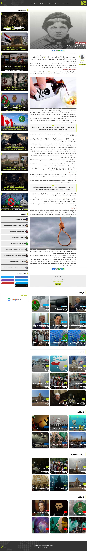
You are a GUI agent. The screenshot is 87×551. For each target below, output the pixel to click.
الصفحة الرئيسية (68, 3)
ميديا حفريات (41, 3)
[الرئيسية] (83, 3)
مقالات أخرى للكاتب (82, 64)
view (85, 296)
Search (1, 3)
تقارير (64, 3)
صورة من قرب (80, 43)
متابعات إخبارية (59, 3)
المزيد (32, 3)
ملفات (46, 3)
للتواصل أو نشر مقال (38, 545)
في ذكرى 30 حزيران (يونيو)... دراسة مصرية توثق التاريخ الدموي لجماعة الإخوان (14, 255)
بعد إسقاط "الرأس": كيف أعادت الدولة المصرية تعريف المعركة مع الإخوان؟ (15, 249)
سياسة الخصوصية (46, 545)
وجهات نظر (53, 3)
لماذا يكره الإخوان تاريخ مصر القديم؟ (20, 219)
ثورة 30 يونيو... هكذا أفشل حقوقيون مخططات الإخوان (17, 261)
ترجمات (49, 3)
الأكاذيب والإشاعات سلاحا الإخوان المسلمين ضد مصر (18, 243)
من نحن (51, 545)
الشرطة (64, 198)
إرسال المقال (58, 284)
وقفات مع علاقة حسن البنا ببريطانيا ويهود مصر (18, 237)
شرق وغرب (36, 3)
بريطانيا (44, 58)
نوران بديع (82, 60)
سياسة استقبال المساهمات (58, 281)
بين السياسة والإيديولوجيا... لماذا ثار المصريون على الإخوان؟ (17, 231)
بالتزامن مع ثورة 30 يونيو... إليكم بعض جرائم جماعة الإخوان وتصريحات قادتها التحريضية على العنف (13, 267)
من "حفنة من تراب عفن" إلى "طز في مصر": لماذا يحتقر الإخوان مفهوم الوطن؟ (14, 225)
